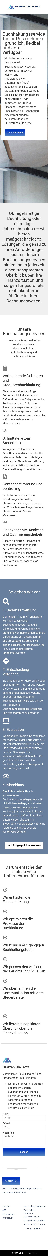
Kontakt (6, 1206)
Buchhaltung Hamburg (30, 1211)
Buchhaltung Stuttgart (34, 1224)
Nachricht (8, 1132)
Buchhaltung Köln (32, 1216)
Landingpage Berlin (33, 1228)
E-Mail (6, 1123)
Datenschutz (8, 1214)
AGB (4, 1210)
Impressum (7, 1218)
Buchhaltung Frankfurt (34, 1220)
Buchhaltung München (34, 1206)
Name (6, 1114)
